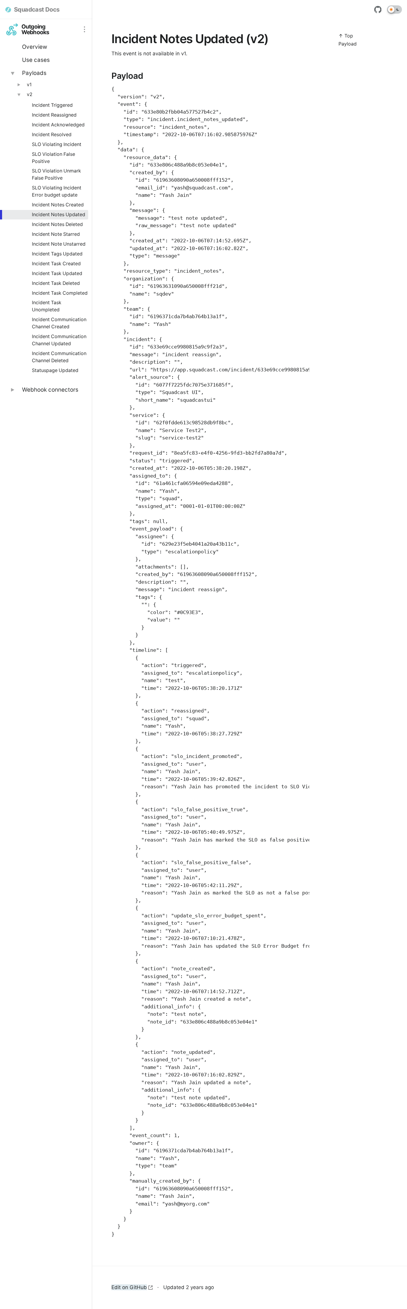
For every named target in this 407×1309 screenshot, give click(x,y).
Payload (347, 44)
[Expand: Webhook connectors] (12, 389)
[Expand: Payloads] (12, 73)
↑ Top (345, 36)
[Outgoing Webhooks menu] (84, 29)
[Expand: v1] (18, 85)
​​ (108, 76)
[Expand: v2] (18, 94)
